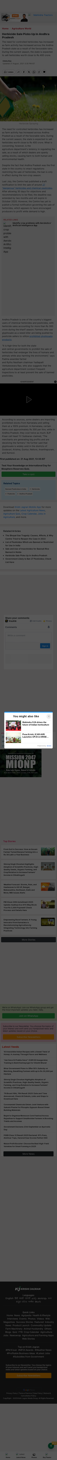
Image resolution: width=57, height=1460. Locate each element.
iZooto (49, 746)
